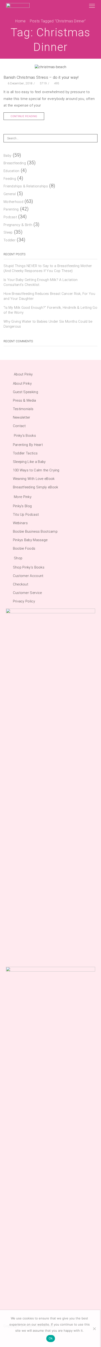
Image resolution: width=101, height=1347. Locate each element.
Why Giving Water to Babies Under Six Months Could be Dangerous (48, 324)
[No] (94, 1328)
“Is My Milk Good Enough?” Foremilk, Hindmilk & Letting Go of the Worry (50, 310)
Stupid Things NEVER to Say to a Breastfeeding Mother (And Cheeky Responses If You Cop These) (48, 268)
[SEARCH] (93, 138)
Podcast (10, 217)
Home (20, 21)
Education (11, 171)
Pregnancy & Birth (18, 225)
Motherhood (13, 202)
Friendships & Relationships (26, 186)
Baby (7, 155)
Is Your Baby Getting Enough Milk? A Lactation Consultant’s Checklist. (41, 282)
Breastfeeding (15, 163)
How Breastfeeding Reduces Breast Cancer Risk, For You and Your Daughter (49, 296)
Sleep (8, 232)
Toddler (10, 240)
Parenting (11, 209)
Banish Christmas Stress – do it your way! (41, 77)
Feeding (10, 179)
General (10, 194)
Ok (51, 1338)
